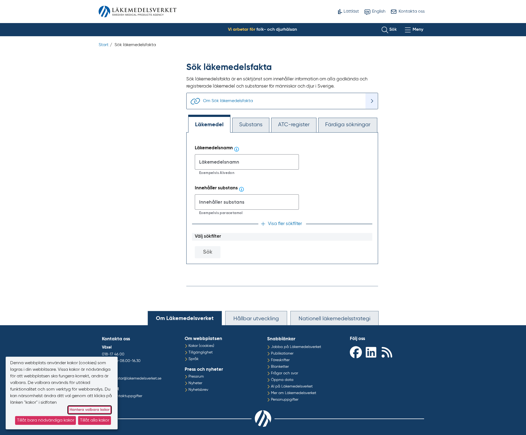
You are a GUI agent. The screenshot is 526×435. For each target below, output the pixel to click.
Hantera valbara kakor (90, 410)
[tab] (185, 318)
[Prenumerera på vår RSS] (388, 352)
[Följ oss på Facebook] (356, 352)
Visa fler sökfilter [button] (285, 223)
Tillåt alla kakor (94, 420)
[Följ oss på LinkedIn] (372, 352)
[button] (389, 29)
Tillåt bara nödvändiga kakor (45, 420)
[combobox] (247, 162)
